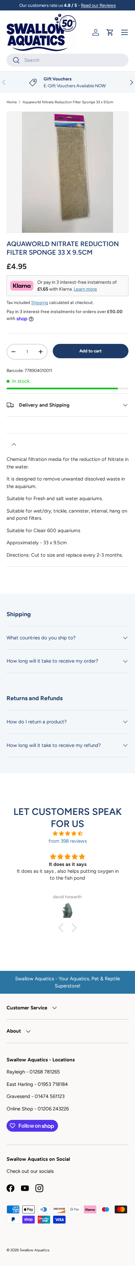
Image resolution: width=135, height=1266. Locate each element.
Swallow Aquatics (34, 1250)
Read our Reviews (98, 5)
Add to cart (90, 350)
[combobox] (67, 60)
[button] (110, 32)
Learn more (85, 289)
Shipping (39, 302)
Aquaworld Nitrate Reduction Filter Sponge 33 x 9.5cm (68, 102)
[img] (67, 833)
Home (12, 102)
